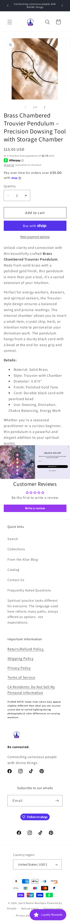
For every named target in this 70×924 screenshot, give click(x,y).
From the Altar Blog (22, 559)
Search (12, 539)
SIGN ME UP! (52, 466)
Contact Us (15, 580)
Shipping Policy (20, 658)
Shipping (9, 164)
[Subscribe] (57, 800)
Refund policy (30, 908)
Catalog (13, 569)
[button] (9, 22)
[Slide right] (44, 107)
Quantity (10, 186)
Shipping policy (53, 908)
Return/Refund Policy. (25, 649)
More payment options (35, 236)
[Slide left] (25, 107)
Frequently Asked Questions (29, 590)
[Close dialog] (68, 447)
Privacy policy (25, 915)
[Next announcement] (62, 5)
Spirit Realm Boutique (32, 903)
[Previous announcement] (8, 5)
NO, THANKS (52, 470)
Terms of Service (21, 677)
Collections (16, 549)
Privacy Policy (19, 667)
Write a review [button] (35, 508)
